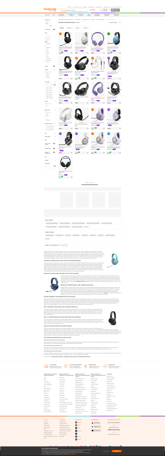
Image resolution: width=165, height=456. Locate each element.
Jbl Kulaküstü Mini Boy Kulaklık (83, 356)
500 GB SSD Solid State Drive (80, 387)
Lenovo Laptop (62, 382)
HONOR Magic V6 (110, 410)
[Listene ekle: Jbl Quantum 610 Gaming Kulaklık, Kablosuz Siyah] (120, 83)
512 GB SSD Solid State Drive (80, 389)
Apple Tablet (61, 377)
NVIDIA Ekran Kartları (78, 380)
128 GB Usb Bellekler (78, 391)
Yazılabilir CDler (93, 407)
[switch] (54, 29)
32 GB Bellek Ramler (78, 385)
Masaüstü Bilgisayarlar (48, 384)
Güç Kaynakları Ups (47, 388)
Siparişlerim (69, 7)
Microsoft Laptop (94, 411)
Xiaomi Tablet (61, 390)
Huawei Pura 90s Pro (110, 388)
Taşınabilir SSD (46, 400)
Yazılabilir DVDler (94, 403)
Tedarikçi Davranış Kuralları (64, 427)
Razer (48, 51)
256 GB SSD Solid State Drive (80, 400)
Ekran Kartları (93, 382)
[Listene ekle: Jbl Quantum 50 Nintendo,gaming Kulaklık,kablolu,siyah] (103, 57)
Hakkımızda (46, 421)
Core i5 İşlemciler (78, 407)
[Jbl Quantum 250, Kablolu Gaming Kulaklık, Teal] (98, 139)
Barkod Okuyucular (47, 406)
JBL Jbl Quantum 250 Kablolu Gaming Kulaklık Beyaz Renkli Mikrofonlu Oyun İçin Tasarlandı (114, 147)
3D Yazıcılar (46, 381)
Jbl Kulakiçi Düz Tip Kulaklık (57, 356)
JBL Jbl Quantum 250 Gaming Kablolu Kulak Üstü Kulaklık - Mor (97, 123)
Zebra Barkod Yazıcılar (63, 406)
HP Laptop (61, 388)
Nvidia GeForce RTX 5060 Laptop (81, 396)
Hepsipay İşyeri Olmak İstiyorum (64, 425)
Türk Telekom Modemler (63, 399)
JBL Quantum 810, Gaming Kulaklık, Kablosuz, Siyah (65, 147)
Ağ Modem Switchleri (94, 409)
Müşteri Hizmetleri (99, 7)
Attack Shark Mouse (63, 411)
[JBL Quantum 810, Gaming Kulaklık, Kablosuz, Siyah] (66, 139)
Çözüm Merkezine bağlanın (114, 422)
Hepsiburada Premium (107, 7)
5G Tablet (108, 397)
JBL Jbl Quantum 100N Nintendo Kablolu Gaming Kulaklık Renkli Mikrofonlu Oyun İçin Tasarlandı (113, 48)
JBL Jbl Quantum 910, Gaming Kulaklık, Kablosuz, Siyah (112, 73)
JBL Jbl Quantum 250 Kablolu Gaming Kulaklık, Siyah (65, 172)
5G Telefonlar (109, 399)
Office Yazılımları (47, 404)
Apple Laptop (61, 393)
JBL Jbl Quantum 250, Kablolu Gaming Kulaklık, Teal (97, 147)
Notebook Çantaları (94, 378)
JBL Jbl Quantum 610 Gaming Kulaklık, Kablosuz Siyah (112, 97)
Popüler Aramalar (109, 379)
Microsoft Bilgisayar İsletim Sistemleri (65, 402)
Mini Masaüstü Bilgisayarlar (95, 393)
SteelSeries (48, 43)
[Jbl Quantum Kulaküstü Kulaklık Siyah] (82, 115)
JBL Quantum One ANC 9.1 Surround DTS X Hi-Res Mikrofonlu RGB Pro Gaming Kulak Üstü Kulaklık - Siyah (65, 97)
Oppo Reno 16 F (109, 401)
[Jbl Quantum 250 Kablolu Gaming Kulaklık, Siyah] (66, 163)
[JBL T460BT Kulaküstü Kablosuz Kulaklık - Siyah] (82, 63)
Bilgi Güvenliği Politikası (48, 432)
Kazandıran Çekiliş (110, 392)
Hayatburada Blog (62, 421)
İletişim (45, 438)
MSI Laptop (61, 391)
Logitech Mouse (62, 400)
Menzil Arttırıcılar (47, 399)
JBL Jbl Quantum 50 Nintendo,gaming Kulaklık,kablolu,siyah (97, 72)
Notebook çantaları (80, 281)
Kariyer (45, 429)
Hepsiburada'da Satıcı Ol (117, 7)
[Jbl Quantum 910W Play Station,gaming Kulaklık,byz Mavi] (114, 115)
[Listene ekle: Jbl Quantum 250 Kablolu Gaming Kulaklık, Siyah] (71, 157)
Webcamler (93, 400)
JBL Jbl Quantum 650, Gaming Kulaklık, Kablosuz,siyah (80, 147)
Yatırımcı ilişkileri (46, 425)
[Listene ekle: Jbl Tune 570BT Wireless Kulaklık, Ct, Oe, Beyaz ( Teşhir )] (71, 109)
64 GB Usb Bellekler (78, 393)
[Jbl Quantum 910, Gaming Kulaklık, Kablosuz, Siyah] (114, 63)
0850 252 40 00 (114, 430)
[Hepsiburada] (50, 9)
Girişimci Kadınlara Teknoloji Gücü (65, 429)
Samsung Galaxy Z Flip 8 (111, 406)
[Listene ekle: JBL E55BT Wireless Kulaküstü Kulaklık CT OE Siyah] (87, 83)
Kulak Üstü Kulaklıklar (94, 384)
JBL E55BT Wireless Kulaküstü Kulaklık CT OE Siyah (81, 97)
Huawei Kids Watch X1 (110, 385)
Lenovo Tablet (61, 384)
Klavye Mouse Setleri (94, 402)
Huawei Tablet (61, 409)
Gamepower (49, 58)
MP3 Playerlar (46, 391)
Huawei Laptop (62, 397)
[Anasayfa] (59, 19)
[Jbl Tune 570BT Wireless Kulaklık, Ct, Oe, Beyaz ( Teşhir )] (66, 115)
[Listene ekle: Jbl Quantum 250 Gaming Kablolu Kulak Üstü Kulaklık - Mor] (103, 109)
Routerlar (45, 393)
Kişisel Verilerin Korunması (48, 430)
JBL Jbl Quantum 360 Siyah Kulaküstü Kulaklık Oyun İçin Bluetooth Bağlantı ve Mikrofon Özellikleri (65, 48)
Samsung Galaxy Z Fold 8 (111, 403)
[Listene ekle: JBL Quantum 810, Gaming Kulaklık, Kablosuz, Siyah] (71, 133)
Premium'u (50, 10)
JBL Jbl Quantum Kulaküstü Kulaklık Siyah (81, 125)
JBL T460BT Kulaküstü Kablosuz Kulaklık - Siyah (80, 72)
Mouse (45, 386)
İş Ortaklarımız (46, 423)
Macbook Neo (109, 390)
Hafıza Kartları (93, 391)
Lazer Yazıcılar (93, 396)
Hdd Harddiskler (46, 397)
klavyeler (106, 292)
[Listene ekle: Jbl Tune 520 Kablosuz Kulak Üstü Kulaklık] (103, 83)
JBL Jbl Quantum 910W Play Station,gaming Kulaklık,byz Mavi (113, 123)
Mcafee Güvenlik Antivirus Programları (66, 404)
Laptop (45, 377)
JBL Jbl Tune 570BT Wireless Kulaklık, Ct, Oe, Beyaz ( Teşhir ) (65, 123)
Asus (47, 54)
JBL (47, 41)
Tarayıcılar (92, 385)
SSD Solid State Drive (47, 411)
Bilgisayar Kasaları (47, 390)
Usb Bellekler (46, 395)
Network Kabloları (94, 387)
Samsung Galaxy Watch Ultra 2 (112, 408)
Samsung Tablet (62, 379)
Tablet (45, 379)
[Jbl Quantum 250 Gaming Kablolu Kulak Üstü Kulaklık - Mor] (98, 115)
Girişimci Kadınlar (91, 7)
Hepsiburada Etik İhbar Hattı (113, 434)
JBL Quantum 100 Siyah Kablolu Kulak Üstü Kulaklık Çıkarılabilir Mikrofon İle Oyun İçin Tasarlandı (65, 72)
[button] (55, 85)
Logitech (48, 39)
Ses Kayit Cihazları (47, 402)
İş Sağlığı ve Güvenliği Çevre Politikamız (51, 436)
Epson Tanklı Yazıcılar (63, 408)
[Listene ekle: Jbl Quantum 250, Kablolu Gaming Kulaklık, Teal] (103, 133)
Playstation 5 (109, 394)
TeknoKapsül (49, 60)
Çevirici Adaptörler (47, 382)
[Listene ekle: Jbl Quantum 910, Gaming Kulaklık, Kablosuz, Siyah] (120, 57)
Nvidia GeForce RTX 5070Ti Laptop (81, 411)
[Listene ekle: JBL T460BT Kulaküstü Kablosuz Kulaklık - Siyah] (87, 57)
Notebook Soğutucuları (95, 398)
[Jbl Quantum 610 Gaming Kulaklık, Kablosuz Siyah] (114, 89)
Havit (47, 56)
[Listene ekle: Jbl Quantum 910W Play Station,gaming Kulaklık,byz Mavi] (120, 109)
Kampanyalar (85, 7)
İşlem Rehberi (61, 436)
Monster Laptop (62, 381)
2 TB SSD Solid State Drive (79, 384)
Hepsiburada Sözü (110, 376)
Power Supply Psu (94, 389)
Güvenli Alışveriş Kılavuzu (48, 434)
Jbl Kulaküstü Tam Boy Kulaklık (70, 356)
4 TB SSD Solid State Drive (79, 409)
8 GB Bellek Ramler (78, 394)
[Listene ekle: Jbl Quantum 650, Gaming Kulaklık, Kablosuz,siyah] (87, 133)
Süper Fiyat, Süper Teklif (77, 7)
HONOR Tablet (62, 395)
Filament (45, 408)
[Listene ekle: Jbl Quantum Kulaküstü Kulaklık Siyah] (87, 109)
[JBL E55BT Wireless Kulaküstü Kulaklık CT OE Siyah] (82, 89)
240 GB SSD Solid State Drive (80, 405)
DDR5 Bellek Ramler (78, 382)
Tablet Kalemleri (93, 394)
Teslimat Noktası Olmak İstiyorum (65, 430)
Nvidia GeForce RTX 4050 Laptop (81, 402)
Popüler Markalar (109, 381)
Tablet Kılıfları (93, 405)
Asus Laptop (61, 386)
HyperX (48, 52)
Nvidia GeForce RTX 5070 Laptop (81, 403)
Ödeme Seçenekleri (62, 432)
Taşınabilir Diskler (94, 380)
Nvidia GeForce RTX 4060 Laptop (81, 398)
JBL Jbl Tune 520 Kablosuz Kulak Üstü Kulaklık (97, 99)
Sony (47, 49)
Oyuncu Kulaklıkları (47, 409)
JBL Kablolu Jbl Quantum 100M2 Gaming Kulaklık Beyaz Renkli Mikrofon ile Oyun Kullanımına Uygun (81, 48)
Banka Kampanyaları (63, 434)
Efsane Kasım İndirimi (110, 383)
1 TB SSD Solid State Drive (79, 378)
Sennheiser (48, 47)
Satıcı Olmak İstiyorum (63, 423)
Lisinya (48, 61)
